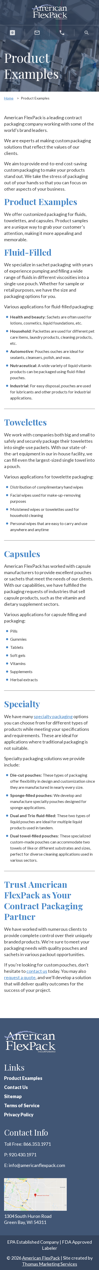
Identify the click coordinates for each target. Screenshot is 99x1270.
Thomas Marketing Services (49, 1264)
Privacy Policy (19, 1114)
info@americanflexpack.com (37, 1165)
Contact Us (16, 1087)
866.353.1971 (37, 1144)
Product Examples (23, 1078)
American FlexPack (41, 1258)
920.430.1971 (22, 1154)
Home (8, 98)
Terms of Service (22, 1105)
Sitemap (13, 1096)
